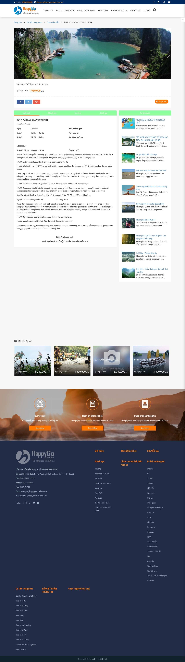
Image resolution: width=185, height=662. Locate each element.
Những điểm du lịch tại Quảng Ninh (150, 204)
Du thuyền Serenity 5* (105, 360)
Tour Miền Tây (21, 635)
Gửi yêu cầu (162, 101)
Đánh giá (103, 113)
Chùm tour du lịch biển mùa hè (131, 463)
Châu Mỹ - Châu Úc (154, 551)
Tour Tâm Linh (21, 649)
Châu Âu (150, 469)
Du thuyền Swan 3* (143, 360)
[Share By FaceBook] (20, 102)
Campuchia (151, 527)
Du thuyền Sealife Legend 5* (68, 360)
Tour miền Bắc (53, 22)
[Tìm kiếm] (154, 9)
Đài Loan (150, 522)
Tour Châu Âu (152, 542)
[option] (92, 54)
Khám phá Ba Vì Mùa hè (146, 220)
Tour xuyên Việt (21, 630)
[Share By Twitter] (28, 102)
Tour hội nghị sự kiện (23, 625)
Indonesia (150, 532)
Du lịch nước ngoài (86, 10)
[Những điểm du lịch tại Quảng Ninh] (128, 207)
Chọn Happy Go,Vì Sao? (79, 588)
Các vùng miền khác (102, 503)
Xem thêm (40, 428)
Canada (149, 478)
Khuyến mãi (135, 10)
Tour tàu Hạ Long (22, 640)
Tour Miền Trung (22, 606)
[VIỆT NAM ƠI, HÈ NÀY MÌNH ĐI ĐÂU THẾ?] (128, 123)
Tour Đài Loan (152, 571)
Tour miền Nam (21, 610)
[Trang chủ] (26, 10)
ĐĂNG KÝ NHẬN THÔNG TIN (49, 590)
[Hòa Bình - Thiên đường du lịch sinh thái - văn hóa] (128, 273)
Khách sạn (103, 10)
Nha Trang (98, 488)
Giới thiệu (99, 450)
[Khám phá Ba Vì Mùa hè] (128, 223)
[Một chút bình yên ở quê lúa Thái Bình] (128, 174)
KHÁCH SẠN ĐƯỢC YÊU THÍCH (103, 509)
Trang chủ (48, 10)
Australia (150, 561)
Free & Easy (20, 615)
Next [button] (167, 54)
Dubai (149, 517)
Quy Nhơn (98, 478)
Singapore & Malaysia (155, 508)
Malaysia (150, 580)
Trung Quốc (151, 503)
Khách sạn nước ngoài (103, 483)
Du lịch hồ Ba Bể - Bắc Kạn (146, 154)
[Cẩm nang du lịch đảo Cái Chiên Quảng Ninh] (128, 190)
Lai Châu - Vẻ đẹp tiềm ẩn (146, 253)
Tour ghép (19, 620)
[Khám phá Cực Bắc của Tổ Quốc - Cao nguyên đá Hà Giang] (128, 239)
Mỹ (148, 474)
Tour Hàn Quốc (152, 566)
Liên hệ (147, 10)
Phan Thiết (98, 493)
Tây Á (149, 537)
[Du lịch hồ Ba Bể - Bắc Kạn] (128, 158)
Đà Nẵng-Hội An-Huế (102, 474)
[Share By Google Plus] (36, 102)
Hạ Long (98, 469)
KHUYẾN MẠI (153, 450)
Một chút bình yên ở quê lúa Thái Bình (151, 170)
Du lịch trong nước (65, 10)
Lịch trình (26, 113)
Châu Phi (150, 483)
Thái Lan (150, 498)
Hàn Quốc (150, 493)
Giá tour (78, 113)
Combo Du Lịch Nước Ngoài (157, 576)
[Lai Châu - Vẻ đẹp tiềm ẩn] (128, 257)
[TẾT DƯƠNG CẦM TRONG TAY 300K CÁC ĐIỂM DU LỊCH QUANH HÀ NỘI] (128, 141)
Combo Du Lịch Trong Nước (26, 596)
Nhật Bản (150, 488)
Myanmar (150, 512)
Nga (148, 556)
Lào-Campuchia (152, 546)
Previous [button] (19, 54)
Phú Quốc (98, 498)
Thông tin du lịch (119, 10)
